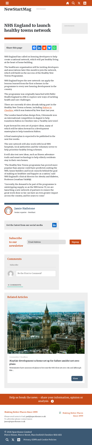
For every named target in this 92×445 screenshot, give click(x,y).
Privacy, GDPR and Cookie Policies (39, 439)
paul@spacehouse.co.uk (36, 416)
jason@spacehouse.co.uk (15, 421)
